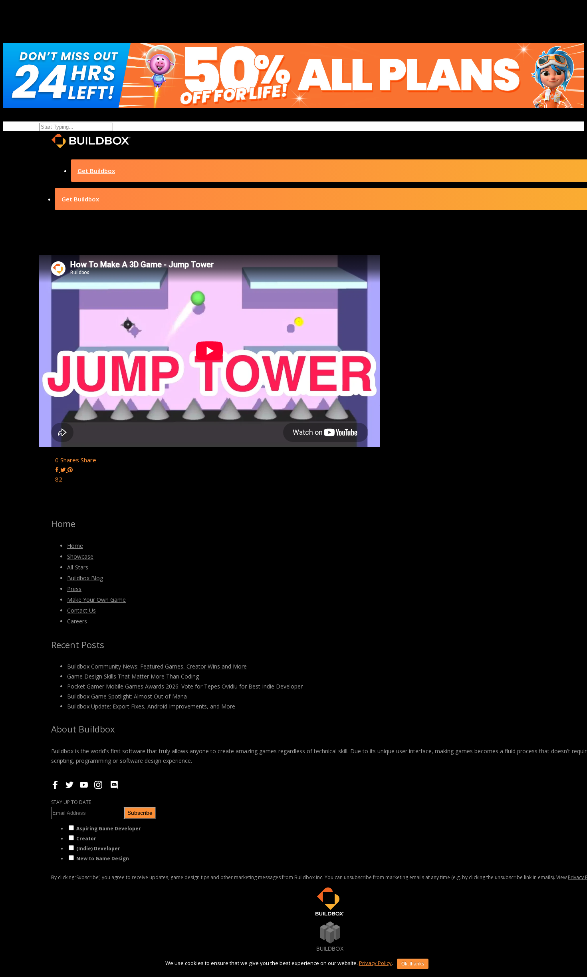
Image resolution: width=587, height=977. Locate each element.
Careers (77, 621)
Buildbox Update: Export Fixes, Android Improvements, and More (151, 706)
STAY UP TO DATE (71, 802)
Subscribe (140, 813)
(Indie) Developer (98, 848)
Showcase (80, 556)
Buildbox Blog (85, 578)
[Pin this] (70, 470)
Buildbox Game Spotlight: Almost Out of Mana (127, 696)
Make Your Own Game (96, 599)
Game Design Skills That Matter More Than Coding (133, 676)
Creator (86, 838)
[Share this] (57, 470)
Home (75, 545)
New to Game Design (102, 858)
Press (74, 589)
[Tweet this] (63, 470)
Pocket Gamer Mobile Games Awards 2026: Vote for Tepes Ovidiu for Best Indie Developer (185, 686)
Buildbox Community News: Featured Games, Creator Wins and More (157, 666)
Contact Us (81, 610)
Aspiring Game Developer (108, 828)
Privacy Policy (375, 963)
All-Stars (77, 567)
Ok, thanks (412, 964)
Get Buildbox (96, 171)
